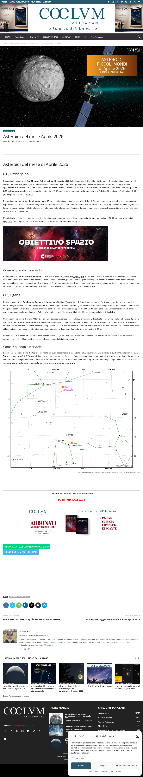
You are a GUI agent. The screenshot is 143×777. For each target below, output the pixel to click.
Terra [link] (10, 280)
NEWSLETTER (36, 2)
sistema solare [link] (58, 188)
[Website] (28, 649)
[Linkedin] (25, 605)
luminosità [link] (7, 221)
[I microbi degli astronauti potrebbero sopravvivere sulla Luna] (56, 718)
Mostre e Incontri (105, 718)
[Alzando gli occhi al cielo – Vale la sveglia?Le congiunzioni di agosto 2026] (71, 673)
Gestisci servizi (78, 758)
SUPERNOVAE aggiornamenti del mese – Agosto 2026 (127, 687)
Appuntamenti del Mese (18, 43)
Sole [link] (101, 191)
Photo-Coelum (103, 714)
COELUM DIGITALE (50, 37)
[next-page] (138, 658)
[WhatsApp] (19, 605)
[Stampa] (38, 605)
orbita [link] (79, 188)
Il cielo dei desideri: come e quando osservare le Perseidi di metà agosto (43, 688)
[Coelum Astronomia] (71, 18)
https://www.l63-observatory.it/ (46, 645)
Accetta (81, 765)
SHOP (77, 37)
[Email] (31, 605)
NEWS (7, 37)
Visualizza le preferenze (126, 765)
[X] (134, 2)
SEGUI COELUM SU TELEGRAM (21, 552)
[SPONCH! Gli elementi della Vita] (56, 730)
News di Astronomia (73, 721)
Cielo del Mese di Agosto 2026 (99, 686)
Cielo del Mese (33, 43)
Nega (102, 765)
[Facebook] (108, 2)
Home (5, 43)
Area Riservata (97, 37)
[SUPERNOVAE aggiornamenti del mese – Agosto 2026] (127, 673)
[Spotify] (121, 2)
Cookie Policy (93, 772)
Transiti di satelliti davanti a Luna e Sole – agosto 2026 (15, 687)
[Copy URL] (57, 605)
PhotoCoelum (20, 37)
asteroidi (13, 597)
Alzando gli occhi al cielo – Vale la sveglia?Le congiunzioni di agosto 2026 (71, 688)
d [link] (43, 280)
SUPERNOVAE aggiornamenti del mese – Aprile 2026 (113, 619)
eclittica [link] (29, 194)
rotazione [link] (91, 218)
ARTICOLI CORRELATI (15, 658)
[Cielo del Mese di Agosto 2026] (99, 673)
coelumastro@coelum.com (23, 726)
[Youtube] (139, 2)
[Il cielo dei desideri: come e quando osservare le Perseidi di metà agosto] (43, 673)
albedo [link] (66, 204)
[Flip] (51, 605)
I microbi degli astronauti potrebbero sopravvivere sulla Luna (78, 716)
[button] (137, 736)
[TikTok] (130, 2)
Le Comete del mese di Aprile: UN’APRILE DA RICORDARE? (33, 619)
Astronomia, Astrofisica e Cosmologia (113, 730)
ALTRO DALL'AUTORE (38, 658)
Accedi (5, 2)
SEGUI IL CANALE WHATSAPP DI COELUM (27, 546)
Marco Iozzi (9, 141)
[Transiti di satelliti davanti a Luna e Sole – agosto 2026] (15, 673)
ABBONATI (66, 37)
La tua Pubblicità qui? (19, 2)
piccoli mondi (24, 597)
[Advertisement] (71, 574)
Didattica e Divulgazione (74, 729)
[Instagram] (113, 2)
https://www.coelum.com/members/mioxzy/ (33, 635)
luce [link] (38, 208)
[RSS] (117, 2)
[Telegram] (126, 2)
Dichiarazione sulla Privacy (110, 772)
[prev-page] (135, 658)
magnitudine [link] (78, 276)
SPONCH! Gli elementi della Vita (79, 726)
